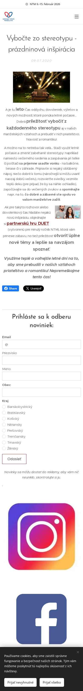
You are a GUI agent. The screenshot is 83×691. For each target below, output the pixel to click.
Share (13, 288)
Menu (76, 16)
